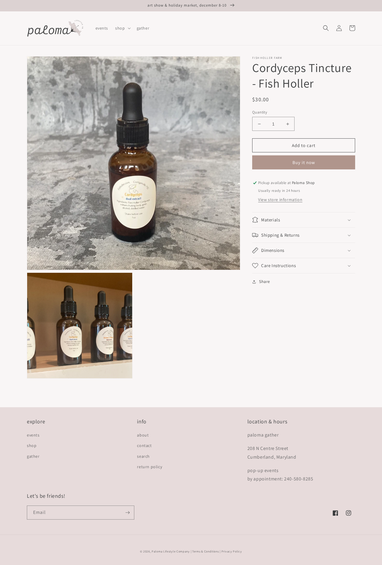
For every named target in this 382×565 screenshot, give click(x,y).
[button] (122, 28)
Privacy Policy (231, 551)
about (143, 435)
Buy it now (303, 163)
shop (31, 445)
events (33, 435)
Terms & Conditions (205, 551)
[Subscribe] (127, 513)
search (143, 456)
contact (144, 445)
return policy (149, 466)
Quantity (259, 112)
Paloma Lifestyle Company (171, 551)
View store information (280, 199)
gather (33, 456)
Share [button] (264, 281)
